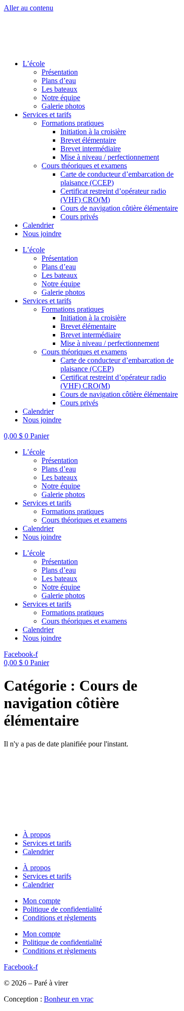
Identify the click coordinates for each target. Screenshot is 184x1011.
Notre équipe (61, 98)
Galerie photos (63, 106)
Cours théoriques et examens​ (84, 166)
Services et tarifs (47, 115)
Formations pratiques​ (73, 123)
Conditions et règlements (59, 918)
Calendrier (38, 225)
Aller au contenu (28, 8)
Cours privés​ (79, 217)
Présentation (60, 72)
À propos (36, 835)
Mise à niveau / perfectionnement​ (109, 157)
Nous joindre (42, 234)
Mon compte (41, 901)
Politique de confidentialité (62, 909)
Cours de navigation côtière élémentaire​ (119, 208)
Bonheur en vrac (68, 999)
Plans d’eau (59, 81)
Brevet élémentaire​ (88, 140)
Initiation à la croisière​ (93, 132)
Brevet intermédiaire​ (90, 149)
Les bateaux (59, 89)
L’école (34, 64)
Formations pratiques (73, 511)
